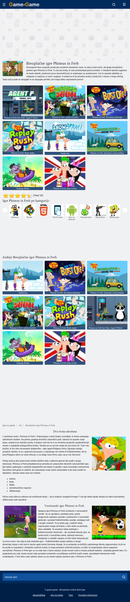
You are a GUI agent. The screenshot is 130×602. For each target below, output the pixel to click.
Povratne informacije (87, 595)
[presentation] (5, 210)
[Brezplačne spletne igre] (24, 4)
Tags (71, 595)
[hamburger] (4, 4)
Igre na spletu (57, 595)
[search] (123, 577)
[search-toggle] (113, 4)
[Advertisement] (33, 34)
